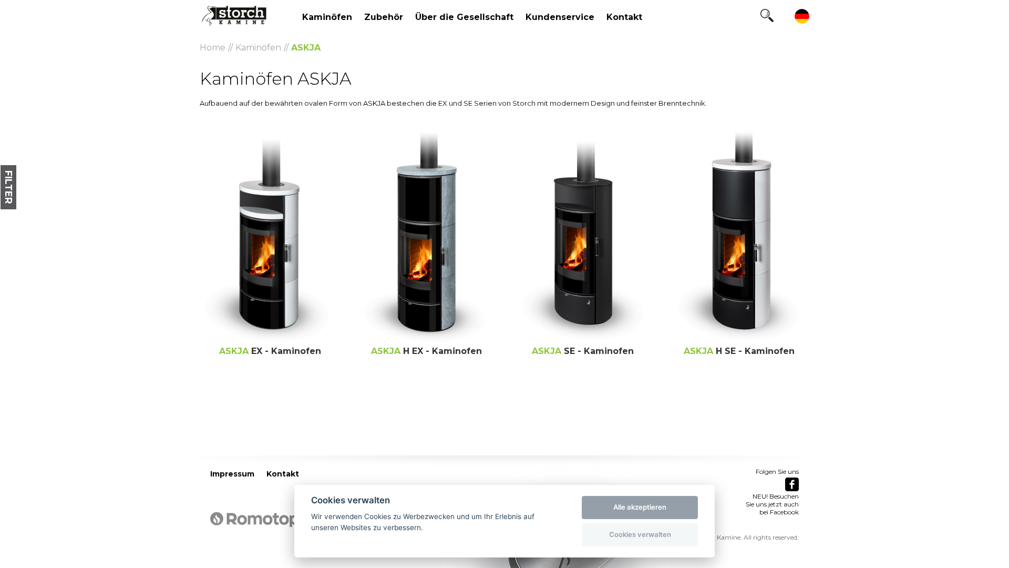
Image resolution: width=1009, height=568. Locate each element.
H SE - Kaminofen (739, 351)
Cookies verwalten (640, 534)
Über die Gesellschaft (464, 17)
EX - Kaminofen (270, 351)
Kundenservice (560, 17)
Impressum (232, 474)
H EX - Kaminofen (426, 351)
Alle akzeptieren (639, 507)
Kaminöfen (327, 17)
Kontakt (624, 17)
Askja (306, 48)
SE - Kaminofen (583, 351)
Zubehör (383, 17)
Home (212, 48)
